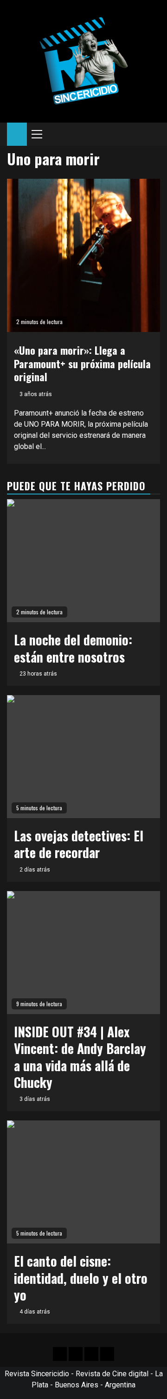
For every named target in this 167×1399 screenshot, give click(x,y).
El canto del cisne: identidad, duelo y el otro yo (81, 1277)
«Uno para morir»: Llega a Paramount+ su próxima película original (82, 363)
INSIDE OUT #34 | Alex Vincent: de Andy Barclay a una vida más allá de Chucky (80, 1057)
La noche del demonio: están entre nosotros (73, 648)
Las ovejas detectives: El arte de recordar (78, 844)
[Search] (153, 134)
